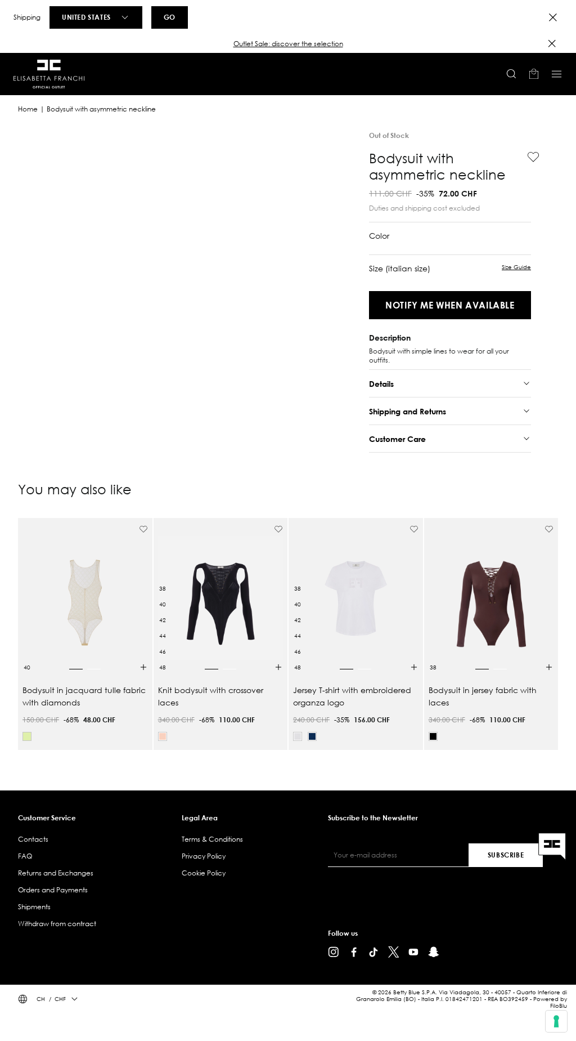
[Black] (433, 736)
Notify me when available (449, 305)
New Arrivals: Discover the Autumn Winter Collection (288, 43)
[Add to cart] (143, 667)
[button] (288, 44)
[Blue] (312, 736)
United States (86, 16)
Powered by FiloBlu (550, 1002)
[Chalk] (297, 736)
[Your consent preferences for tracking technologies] (556, 1021)
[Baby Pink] (162, 736)
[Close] (553, 17)
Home (28, 109)
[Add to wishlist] (529, 157)
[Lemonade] (27, 736)
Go (170, 16)
